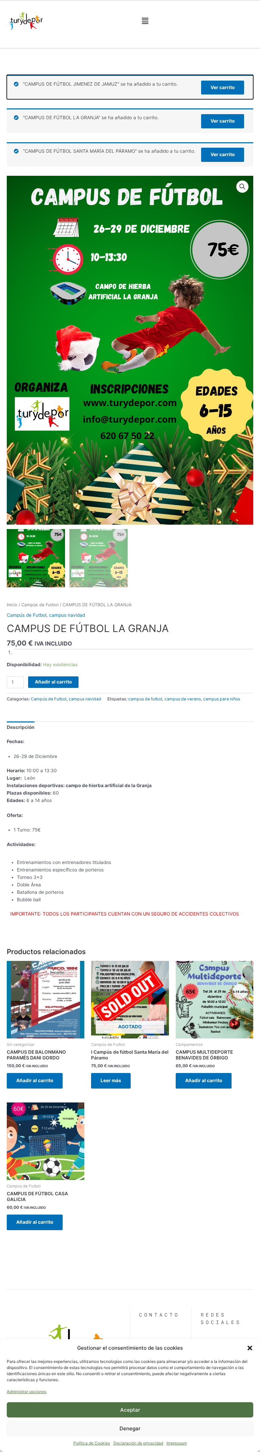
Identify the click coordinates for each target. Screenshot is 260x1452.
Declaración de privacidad (138, 1443)
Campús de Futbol (40, 604)
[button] (249, 1348)
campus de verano (183, 698)
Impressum (177, 1443)
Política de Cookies (91, 1443)
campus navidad (67, 615)
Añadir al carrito (53, 682)
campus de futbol (145, 698)
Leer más (111, 1080)
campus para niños (221, 698)
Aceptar (130, 1410)
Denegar (130, 1428)
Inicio (12, 604)
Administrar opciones (26, 1391)
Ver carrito (223, 87)
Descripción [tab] (21, 727)
